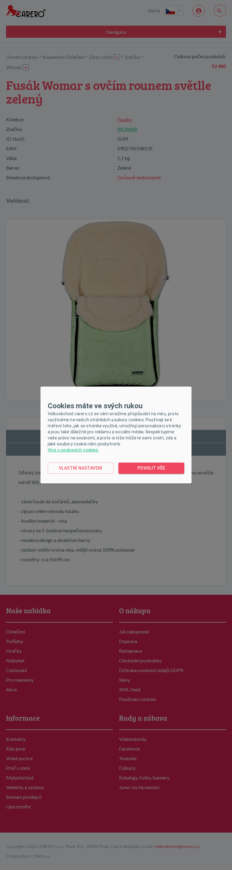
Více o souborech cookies (73, 450)
